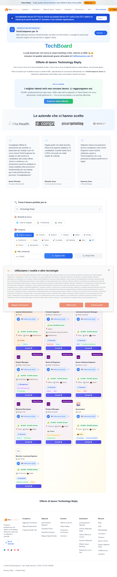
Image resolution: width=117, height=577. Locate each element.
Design (34, 240)
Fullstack (65, 235)
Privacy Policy (9, 570)
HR (91, 240)
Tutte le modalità (24, 223)
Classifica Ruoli (46, 529)
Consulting (57, 240)
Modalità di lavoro (23, 217)
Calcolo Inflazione (85, 540)
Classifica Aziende (48, 532)
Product (45, 240)
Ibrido (58, 223)
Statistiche (35, 9)
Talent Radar (65, 526)
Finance (19, 245)
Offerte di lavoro (48, 9)
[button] (109, 270)
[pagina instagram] (8, 550)
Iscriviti (101, 33)
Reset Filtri (90, 256)
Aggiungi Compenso (30, 523)
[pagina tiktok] (11, 550)
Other (45, 245)
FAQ (99, 526)
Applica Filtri (60, 256)
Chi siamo (101, 534)
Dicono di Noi (103, 541)
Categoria (19, 230)
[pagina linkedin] (5, 550)
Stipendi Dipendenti (30, 526)
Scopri (101, 18)
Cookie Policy (20, 570)
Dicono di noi (79, 9)
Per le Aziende (101, 9)
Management (33, 245)
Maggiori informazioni (20, 305)
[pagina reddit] (15, 550)
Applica (47, 251)
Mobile (76, 235)
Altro (89, 9)
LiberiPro (101, 554)
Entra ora (89, 3)
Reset (76, 251)
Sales (82, 240)
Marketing (70, 240)
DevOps (87, 235)
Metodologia (102, 530)
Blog (99, 523)
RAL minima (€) (22, 251)
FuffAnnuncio (103, 550)
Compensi (25, 9)
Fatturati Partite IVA (30, 530)
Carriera (58, 9)
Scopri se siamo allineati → (58, 101)
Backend (53, 235)
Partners (101, 537)
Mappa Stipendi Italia (49, 536)
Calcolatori (67, 9)
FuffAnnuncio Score (29, 319)
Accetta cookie (97, 305)
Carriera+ (63, 536)
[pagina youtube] (18, 550)
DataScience (21, 240)
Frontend (40, 235)
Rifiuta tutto (71, 305)
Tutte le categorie (24, 235)
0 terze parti (18, 275)
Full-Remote (43, 223)
